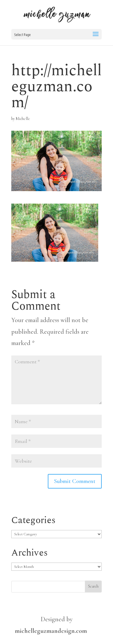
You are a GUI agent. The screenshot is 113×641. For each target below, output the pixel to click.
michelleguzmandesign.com (51, 631)
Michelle (23, 118)
